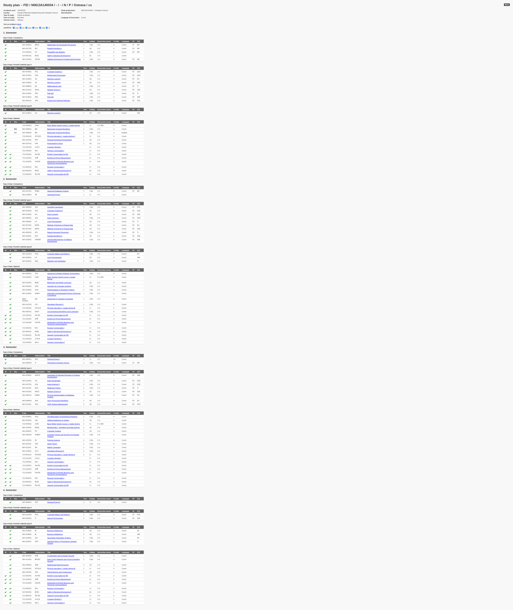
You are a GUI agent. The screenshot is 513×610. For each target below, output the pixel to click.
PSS (36, 28)
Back (507, 5)
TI (49, 28)
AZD (17, 28)
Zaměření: (7, 28)
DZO (29, 28)
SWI (43, 28)
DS (23, 28)
